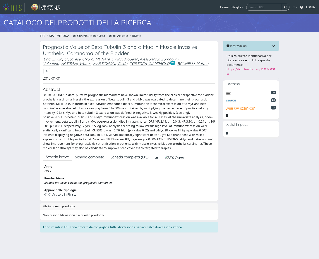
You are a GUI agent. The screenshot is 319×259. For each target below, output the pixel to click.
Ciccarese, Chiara (78, 59)
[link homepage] (13, 7)
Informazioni (238, 46)
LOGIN (310, 7)
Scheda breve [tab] (57, 156)
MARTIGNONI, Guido (110, 63)
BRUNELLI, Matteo (192, 63)
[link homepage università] (46, 7)
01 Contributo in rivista (89, 36)
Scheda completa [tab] (89, 157)
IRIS (42, 36)
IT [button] (293, 7)
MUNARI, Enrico (108, 59)
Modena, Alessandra (141, 59)
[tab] (157, 157)
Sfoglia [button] (236, 7)
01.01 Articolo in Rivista (125, 36)
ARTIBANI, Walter (76, 63)
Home (224, 7)
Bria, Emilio (53, 59)
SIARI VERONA (59, 36)
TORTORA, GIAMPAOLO (149, 63)
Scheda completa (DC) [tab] (129, 157)
